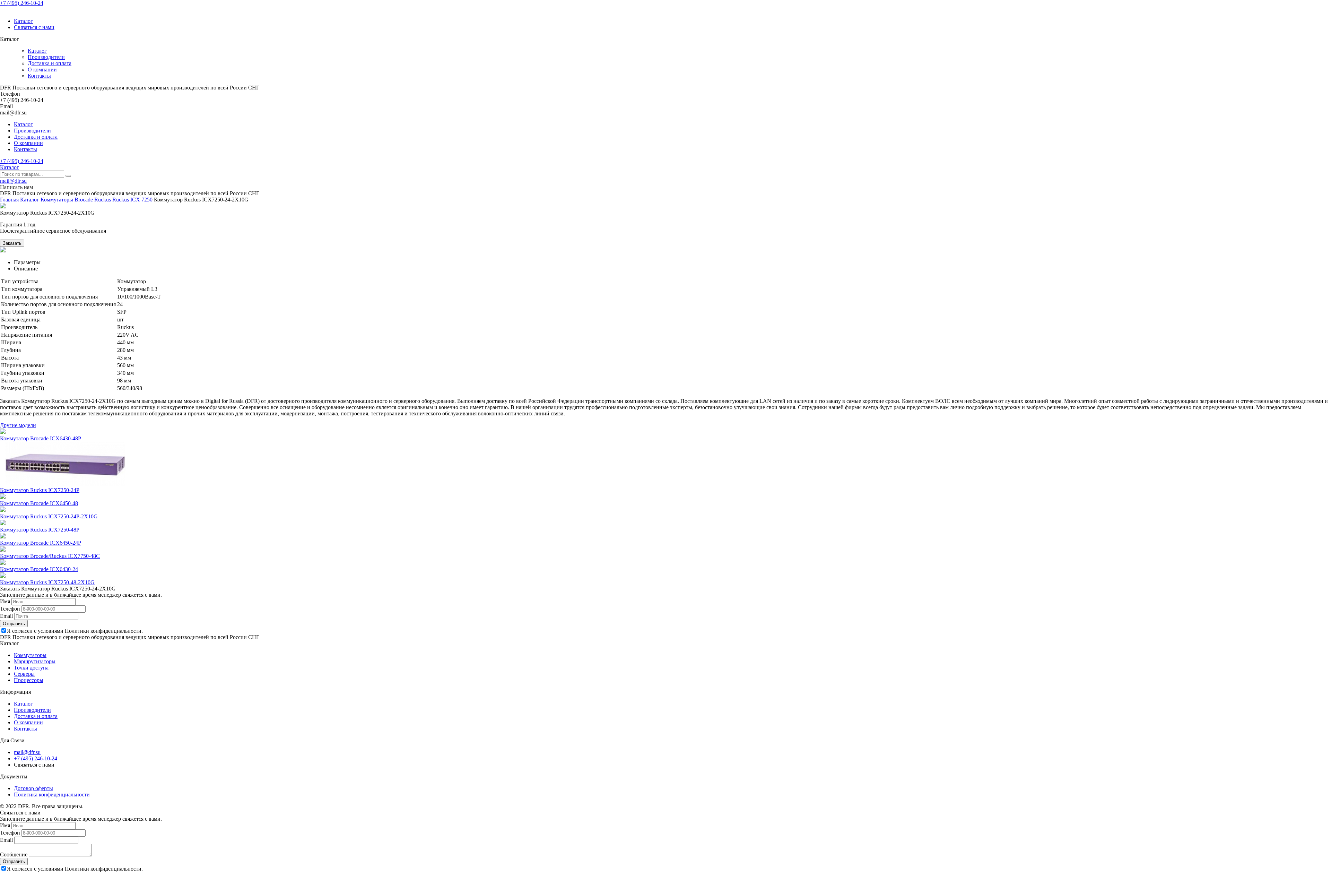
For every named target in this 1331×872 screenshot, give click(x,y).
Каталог (23, 21)
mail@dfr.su (13, 181)
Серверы (24, 674)
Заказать (12, 243)
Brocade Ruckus (93, 199)
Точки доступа (31, 668)
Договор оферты (33, 788)
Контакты (39, 76)
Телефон (10, 609)
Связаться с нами (34, 27)
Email (6, 616)
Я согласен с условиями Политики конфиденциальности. (75, 631)
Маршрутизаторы (34, 661)
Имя (5, 601)
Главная (9, 199)
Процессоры (28, 680)
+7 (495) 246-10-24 (21, 3)
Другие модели (18, 425)
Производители (46, 57)
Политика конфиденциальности (52, 794)
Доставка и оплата (49, 63)
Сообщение (13, 854)
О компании (42, 69)
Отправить (14, 623)
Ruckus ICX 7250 (132, 199)
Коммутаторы (57, 199)
